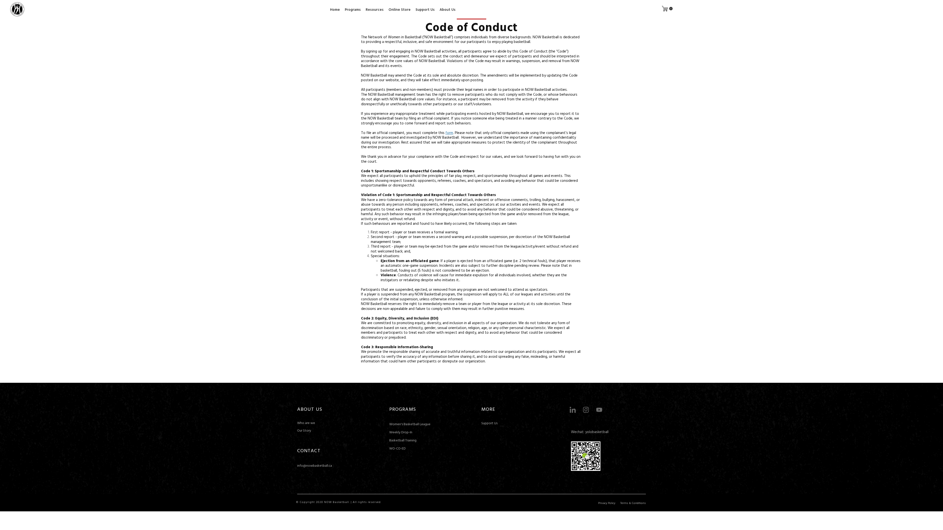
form (449, 132)
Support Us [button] (425, 9)
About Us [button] (448, 9)
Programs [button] (353, 9)
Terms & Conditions (633, 503)
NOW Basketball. (337, 502)
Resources (375, 9)
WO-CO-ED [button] (397, 448)
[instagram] (586, 410)
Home (335, 9)
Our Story (304, 430)
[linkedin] (573, 410)
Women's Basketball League (409, 423)
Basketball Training (402, 440)
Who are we (306, 422)
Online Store (399, 9)
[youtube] (599, 410)
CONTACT (308, 450)
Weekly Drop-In (400, 432)
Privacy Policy (606, 503)
